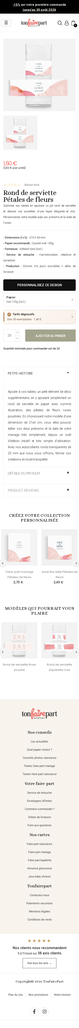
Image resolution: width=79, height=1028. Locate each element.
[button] (60, 23)
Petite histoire (20, 373)
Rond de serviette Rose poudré (19, 667)
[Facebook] (34, 1011)
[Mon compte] (66, 23)
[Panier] (73, 22)
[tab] (39, 375)
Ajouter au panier (51, 336)
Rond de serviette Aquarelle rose (59, 667)
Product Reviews (23, 491)
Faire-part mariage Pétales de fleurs (19, 574)
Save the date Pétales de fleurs (60, 574)
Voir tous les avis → (39, 963)
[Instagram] (44, 1011)
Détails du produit (24, 473)
